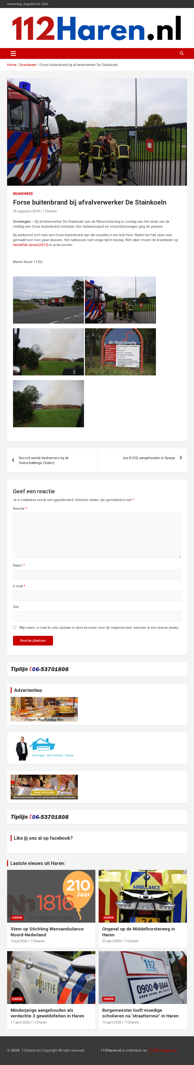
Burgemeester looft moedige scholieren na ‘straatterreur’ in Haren (140, 1013)
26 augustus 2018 (26, 211)
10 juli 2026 (19, 941)
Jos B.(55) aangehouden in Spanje (148, 458)
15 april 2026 (111, 1022)
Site (16, 607)
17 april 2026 (20, 1022)
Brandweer (23, 194)
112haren (50, 211)
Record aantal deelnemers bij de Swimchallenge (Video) (44, 460)
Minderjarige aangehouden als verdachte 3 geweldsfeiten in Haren (47, 1013)
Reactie (20, 508)
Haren (17, 917)
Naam (19, 565)
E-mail (19, 586)
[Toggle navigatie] (13, 53)
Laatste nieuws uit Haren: (37, 863)
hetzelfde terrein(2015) (30, 245)
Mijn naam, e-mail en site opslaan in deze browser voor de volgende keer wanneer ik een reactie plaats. (99, 627)
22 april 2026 (111, 941)
